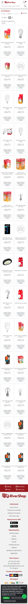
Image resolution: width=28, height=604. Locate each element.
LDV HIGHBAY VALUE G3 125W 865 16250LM (7, 271)
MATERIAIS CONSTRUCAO (14, 550)
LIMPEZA (14, 547)
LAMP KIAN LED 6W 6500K (21, 303)
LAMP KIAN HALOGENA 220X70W (7, 401)
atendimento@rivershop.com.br (15, 566)
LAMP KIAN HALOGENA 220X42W (20, 401)
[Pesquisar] (25, 6)
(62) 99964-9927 (15, 563)
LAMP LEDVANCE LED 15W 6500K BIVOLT (21, 466)
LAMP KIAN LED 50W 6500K (7, 336)
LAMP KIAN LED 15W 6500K (20, 43)
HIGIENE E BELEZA (14, 545)
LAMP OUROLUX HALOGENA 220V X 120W (7, 206)
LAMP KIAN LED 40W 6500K (20, 141)
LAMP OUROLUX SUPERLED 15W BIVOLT (7, 43)
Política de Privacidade (14, 510)
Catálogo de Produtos (14, 513)
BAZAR (14, 536)
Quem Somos (14, 507)
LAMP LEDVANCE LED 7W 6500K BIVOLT (20, 434)
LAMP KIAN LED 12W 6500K (7, 303)
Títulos (9, 489)
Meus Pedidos (21, 486)
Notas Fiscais (20, 489)
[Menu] (2, 2)
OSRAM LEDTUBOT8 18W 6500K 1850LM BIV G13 (20, 238)
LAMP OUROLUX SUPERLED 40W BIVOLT (20, 108)
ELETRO (14, 542)
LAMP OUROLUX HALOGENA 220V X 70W (20, 173)
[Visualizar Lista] (12, 17)
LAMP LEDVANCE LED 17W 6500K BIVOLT (7, 369)
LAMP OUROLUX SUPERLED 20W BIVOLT (7, 75)
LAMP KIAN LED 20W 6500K (7, 108)
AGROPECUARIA (14, 533)
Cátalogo (8, 486)
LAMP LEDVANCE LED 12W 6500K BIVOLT (7, 466)
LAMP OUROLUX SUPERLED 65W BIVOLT (20, 369)
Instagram (15, 568)
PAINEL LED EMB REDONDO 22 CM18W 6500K (7, 434)
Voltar (24, 13)
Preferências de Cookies (10, 601)
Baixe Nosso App (14, 516)
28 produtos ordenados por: (8, 21)
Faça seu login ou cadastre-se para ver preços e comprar (7, 53)
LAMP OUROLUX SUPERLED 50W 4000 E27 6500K (7, 173)
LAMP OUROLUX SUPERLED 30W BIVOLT (20, 75)
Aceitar (6, 597)
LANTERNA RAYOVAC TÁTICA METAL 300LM (7, 238)
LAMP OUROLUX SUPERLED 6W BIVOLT (20, 336)
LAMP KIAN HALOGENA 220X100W (20, 206)
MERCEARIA (14, 553)
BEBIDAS (14, 539)
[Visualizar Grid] (9, 17)
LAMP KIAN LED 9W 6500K (21, 270)
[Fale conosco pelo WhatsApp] (24, 596)
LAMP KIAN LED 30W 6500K (7, 141)
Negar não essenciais (17, 597)
